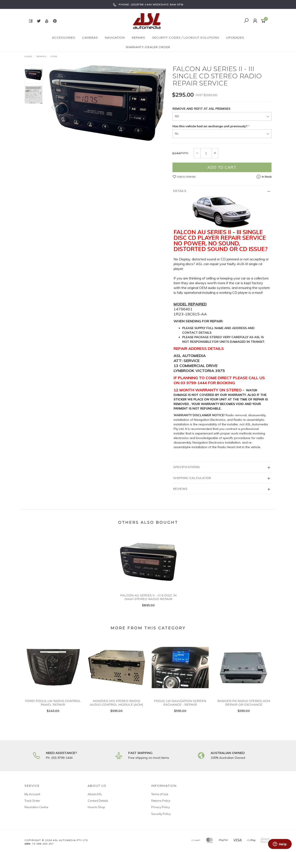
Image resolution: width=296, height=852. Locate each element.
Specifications (186, 467)
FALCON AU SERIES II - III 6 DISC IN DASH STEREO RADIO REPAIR (148, 597)
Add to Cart (221, 167)
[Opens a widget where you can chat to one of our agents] (280, 844)
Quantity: (180, 153)
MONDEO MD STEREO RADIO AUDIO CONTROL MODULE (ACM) (116, 703)
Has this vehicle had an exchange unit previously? (209, 126)
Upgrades (235, 37)
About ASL (95, 794)
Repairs (138, 37)
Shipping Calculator (192, 478)
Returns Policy (160, 800)
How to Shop (96, 807)
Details (179, 191)
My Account (32, 794)
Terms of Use (159, 794)
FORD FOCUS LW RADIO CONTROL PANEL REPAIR (53, 703)
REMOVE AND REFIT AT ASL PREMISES (201, 109)
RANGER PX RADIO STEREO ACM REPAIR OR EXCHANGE (243, 703)
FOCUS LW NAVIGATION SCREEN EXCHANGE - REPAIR (180, 703)
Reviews (180, 488)
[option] (107, 103)
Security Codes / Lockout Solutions (185, 37)
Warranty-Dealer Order (148, 47)
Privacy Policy (160, 807)
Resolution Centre (36, 807)
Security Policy (161, 814)
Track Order (32, 800)
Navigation (115, 37)
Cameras (90, 37)
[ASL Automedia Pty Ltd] (147, 21)
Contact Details (98, 800)
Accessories (63, 37)
